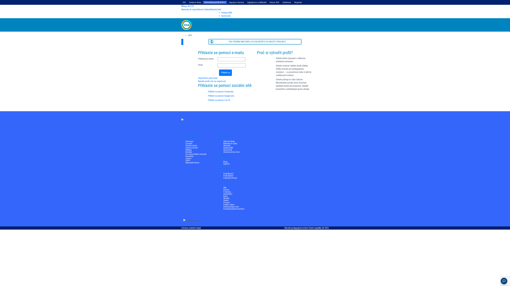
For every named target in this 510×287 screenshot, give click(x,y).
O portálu (189, 143)
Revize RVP (274, 2)
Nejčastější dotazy (192, 163)
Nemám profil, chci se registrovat (212, 81)
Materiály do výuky (230, 143)
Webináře (226, 146)
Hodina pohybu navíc (231, 207)
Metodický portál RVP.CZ (215, 2)
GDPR (188, 160)
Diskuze (226, 190)
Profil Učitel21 (228, 176)
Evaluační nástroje (230, 178)
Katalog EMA (226, 12)
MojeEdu (298, 2)
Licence (188, 158)
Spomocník (226, 16)
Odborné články (229, 141)
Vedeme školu (195, 2)
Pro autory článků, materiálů (196, 154)
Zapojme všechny (236, 2)
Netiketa (189, 150)
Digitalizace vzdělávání (257, 2)
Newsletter (190, 156)
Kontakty (189, 152)
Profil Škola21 (228, 174)
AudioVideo (227, 194)
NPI (184, 2)
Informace (189, 141)
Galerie (226, 200)
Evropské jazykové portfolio (233, 209)
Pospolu (226, 202)
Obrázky (226, 198)
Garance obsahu (192, 148)
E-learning (227, 192)
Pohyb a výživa (228, 205)
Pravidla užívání (191, 146)
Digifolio (226, 164)
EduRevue (286, 2)
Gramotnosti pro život (231, 152)
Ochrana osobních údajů (191, 228)
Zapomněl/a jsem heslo (208, 78)
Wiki (224, 188)
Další (219, 9)
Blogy (225, 162)
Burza (225, 196)
